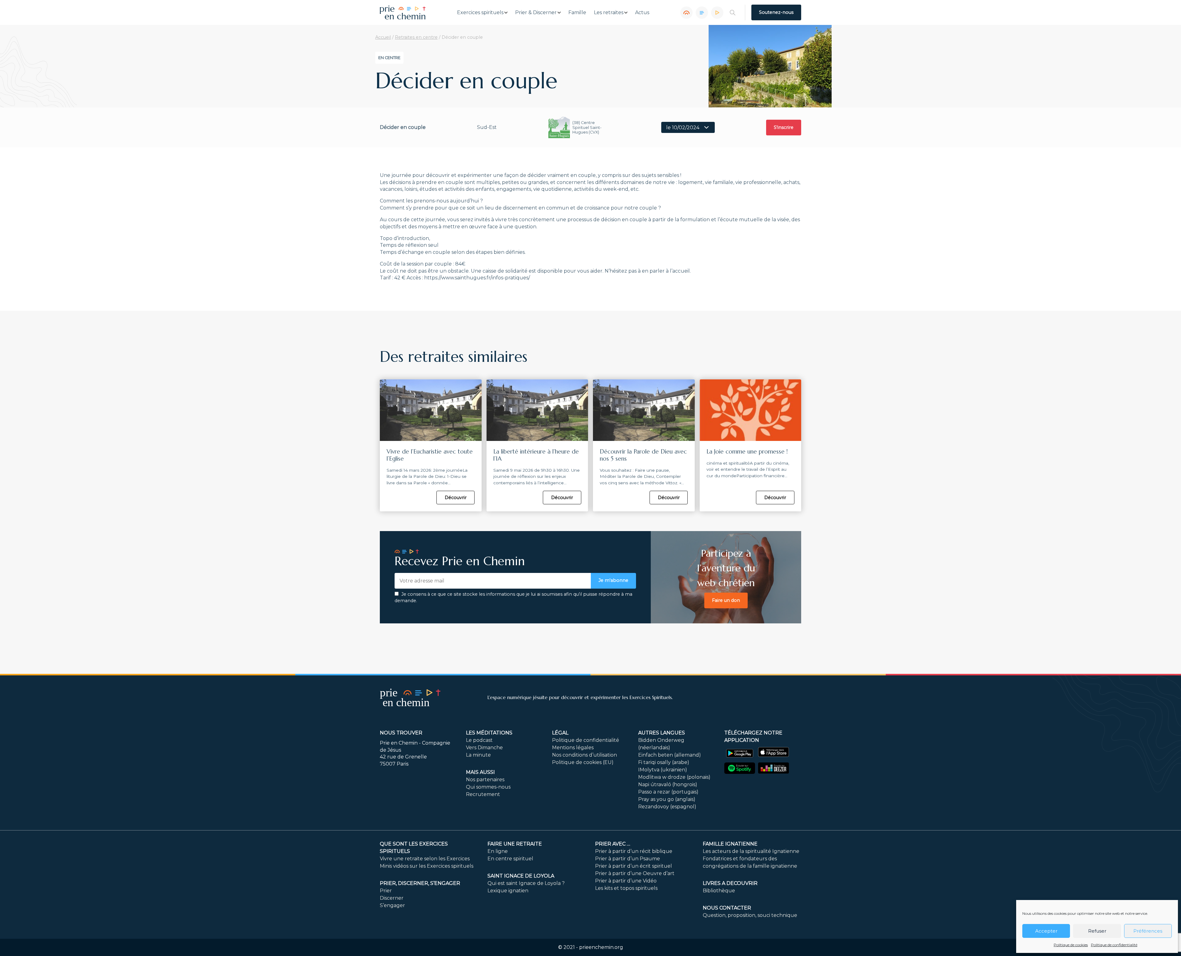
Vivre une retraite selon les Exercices (425, 859)
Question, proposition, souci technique (750, 915)
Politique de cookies (1071, 944)
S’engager (392, 905)
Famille (577, 12)
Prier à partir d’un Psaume (627, 859)
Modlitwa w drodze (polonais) (674, 777)
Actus (642, 12)
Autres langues (661, 733)
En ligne (497, 851)
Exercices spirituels (480, 12)
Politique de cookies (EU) (583, 762)
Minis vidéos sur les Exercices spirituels (426, 866)
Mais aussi (480, 772)
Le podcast (479, 740)
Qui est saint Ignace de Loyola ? (526, 883)
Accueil (383, 37)
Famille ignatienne (730, 844)
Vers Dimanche (484, 747)
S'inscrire (783, 127)
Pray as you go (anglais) (666, 799)
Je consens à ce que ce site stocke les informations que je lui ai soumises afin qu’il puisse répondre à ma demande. (513, 597)
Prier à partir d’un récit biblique (633, 851)
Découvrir (456, 497)
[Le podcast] (686, 12)
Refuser (1097, 931)
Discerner (392, 898)
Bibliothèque (719, 891)
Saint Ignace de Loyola (520, 876)
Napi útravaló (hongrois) (667, 784)
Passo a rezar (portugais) (668, 792)
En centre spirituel (510, 859)
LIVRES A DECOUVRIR (730, 883)
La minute (478, 755)
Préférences (1147, 931)
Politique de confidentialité (1114, 944)
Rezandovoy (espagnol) (667, 807)
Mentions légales (573, 747)
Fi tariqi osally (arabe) (663, 762)
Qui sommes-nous (488, 787)
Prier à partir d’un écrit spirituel (633, 866)
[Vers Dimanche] (702, 12)
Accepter (1046, 931)
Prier (386, 891)
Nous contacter (727, 908)
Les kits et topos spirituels (626, 888)
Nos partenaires (485, 779)
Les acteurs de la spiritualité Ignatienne (751, 851)
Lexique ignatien (507, 891)
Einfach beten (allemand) (669, 755)
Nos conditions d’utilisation (584, 755)
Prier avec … (612, 844)
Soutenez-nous (776, 12)
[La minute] (717, 12)
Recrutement (483, 794)
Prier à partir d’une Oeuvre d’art (634, 873)
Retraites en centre (416, 37)
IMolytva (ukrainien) (662, 770)
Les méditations (489, 733)
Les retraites (608, 12)
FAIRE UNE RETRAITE (514, 844)
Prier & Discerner (536, 12)
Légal (560, 733)
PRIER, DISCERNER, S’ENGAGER (420, 883)
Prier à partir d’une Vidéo (626, 881)
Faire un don (726, 600)
